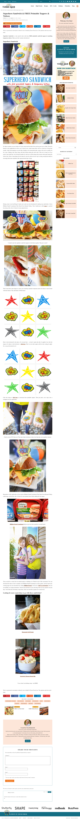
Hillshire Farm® (28, 585)
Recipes (31, 703)
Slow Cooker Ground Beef (70, 88)
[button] (1, 68)
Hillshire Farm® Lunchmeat (16, 524)
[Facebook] (60, 1)
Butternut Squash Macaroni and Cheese (71, 173)
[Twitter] (66, 1)
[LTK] (72, 1)
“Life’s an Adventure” (43, 585)
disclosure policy (25, 19)
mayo (45, 206)
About (5, 1)
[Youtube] (68, 1)
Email (6, 772)
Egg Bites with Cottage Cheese (70, 107)
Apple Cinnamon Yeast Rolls (70, 203)
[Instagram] (64, 1)
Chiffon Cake (70, 163)
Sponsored (37, 703)
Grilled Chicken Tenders (70, 127)
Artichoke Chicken (70, 98)
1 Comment (19, 18)
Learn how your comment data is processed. (26, 788)
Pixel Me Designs (74, 818)
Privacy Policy (37, 818)
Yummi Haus (9, 5)
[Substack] (70, 1)
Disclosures (14, 1)
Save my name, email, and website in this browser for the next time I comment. (20, 777)
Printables (24, 703)
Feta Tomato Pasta (70, 193)
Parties (17, 703)
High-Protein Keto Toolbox (70, 117)
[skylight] (73, 1)
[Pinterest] (62, 1)
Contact (9, 1)
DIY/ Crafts (5, 10)
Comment (7, 755)
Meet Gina (28, 741)
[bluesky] (75, 1)
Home (2, 10)
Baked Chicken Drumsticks (70, 137)
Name (6, 767)
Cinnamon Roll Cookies (70, 183)
